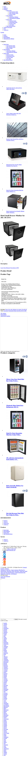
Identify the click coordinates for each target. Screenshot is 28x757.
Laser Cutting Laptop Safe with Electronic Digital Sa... (13, 114)
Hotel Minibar (9, 15)
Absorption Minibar (13, 17)
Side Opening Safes (13, 13)
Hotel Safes (9, 10)
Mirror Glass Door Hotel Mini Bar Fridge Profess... (15, 380)
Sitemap (7, 568)
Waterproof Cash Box (5, 570)
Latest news (6, 523)
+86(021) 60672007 (11, 549)
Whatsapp (3, 577)
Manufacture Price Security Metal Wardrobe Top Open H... (14, 165)
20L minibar (3, 313)
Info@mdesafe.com (11, 550)
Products (5, 9)
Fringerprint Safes (13, 22)
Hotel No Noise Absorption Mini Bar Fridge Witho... (14, 433)
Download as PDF (14, 267)
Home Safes (9, 19)
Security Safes (12, 23)
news (4, 28)
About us (5, 8)
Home (4, 6)
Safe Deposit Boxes (10, 26)
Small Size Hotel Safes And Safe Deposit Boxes (14, 572)
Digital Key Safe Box (5, 573)
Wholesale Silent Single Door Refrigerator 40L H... (14, 406)
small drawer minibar (5, 316)
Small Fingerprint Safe (20, 572)
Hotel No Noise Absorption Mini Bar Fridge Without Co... (14, 191)
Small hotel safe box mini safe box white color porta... (14, 88)
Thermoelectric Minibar (14, 18)
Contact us (5, 30)
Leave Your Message (5, 267)
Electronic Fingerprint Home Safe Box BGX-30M (15, 310)
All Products (14, 573)
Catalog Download (7, 27)
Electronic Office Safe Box (13, 571)
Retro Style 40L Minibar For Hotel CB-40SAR (16, 309)
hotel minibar (4, 314)
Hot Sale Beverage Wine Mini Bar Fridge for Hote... (15, 514)
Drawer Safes (12, 14)
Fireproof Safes (12, 21)
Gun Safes (11, 24)
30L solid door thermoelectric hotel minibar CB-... (14, 458)
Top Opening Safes (13, 11)
